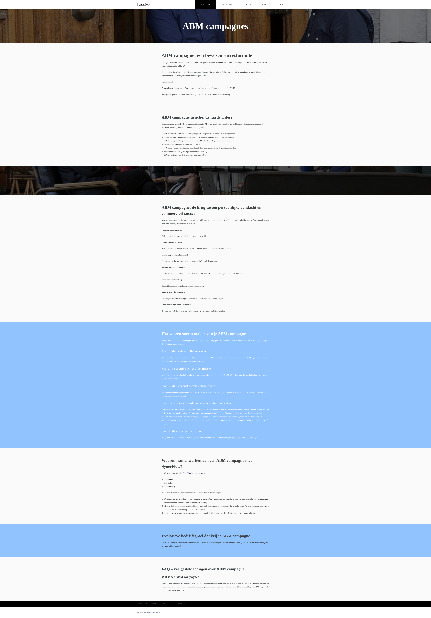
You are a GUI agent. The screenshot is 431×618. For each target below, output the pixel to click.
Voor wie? (227, 4)
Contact (283, 4)
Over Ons (171, 604)
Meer (265, 4)
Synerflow (143, 4)
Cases (248, 4)
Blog (163, 604)
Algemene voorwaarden (148, 604)
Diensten (206, 4)
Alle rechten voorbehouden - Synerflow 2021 (149, 612)
